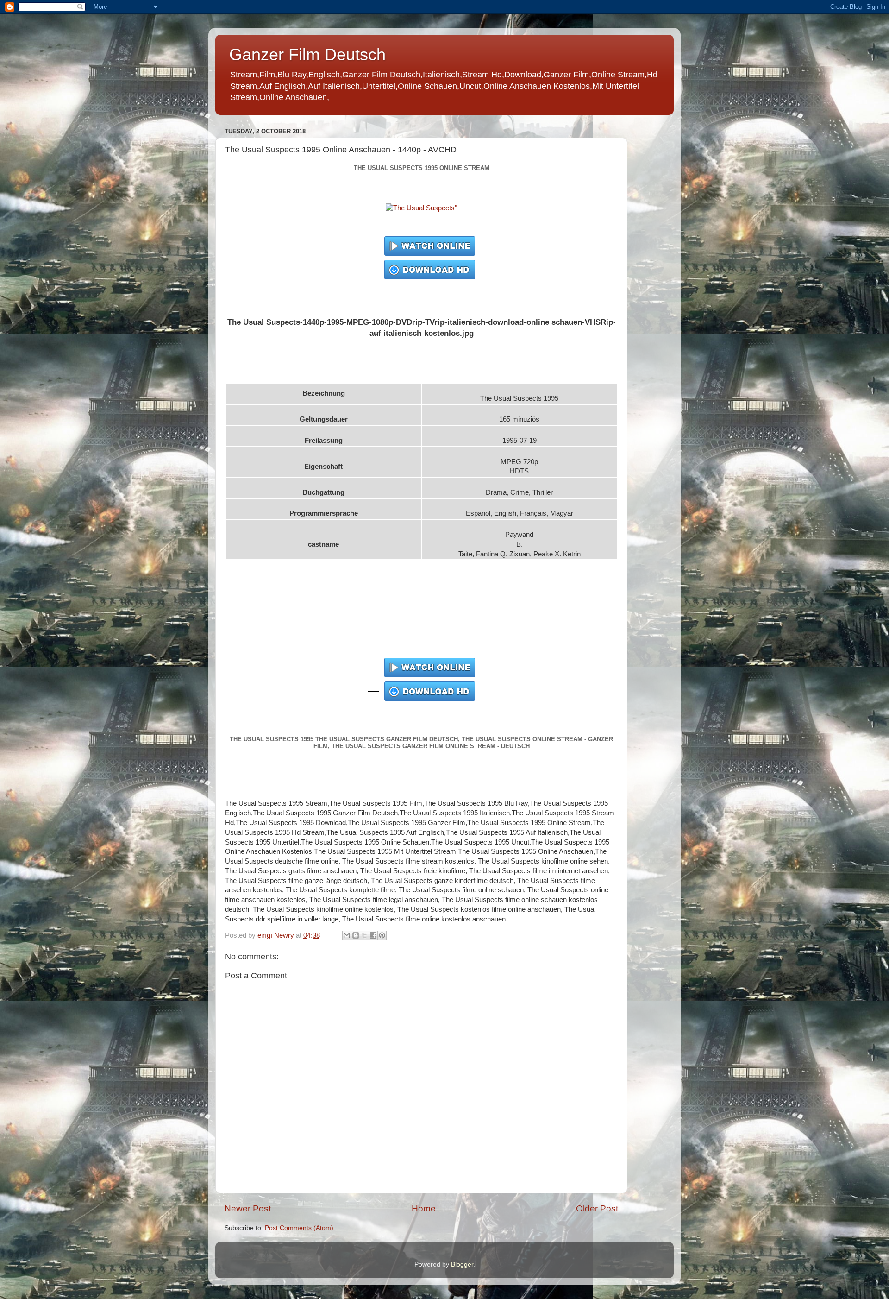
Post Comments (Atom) (299, 1227)
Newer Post (248, 1208)
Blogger (462, 1264)
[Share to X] (364, 935)
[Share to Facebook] (373, 935)
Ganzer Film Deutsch (307, 54)
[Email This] (346, 935)
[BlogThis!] (355, 935)
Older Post (597, 1208)
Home (424, 1208)
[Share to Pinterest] (382, 935)
